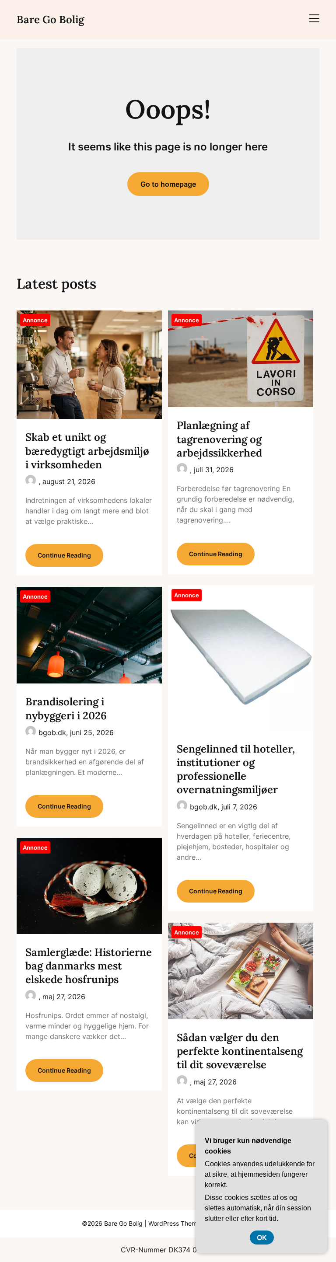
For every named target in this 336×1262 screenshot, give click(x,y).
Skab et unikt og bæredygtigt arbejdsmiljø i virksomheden (87, 450)
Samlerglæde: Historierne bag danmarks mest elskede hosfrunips (88, 965)
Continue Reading (64, 555)
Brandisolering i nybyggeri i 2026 (66, 708)
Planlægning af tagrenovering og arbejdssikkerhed (219, 438)
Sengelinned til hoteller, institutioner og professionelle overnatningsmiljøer (236, 769)
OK (262, 1237)
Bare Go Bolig (50, 19)
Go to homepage (168, 184)
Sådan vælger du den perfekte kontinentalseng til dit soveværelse (240, 1051)
